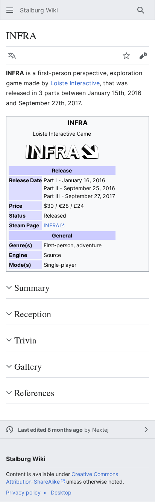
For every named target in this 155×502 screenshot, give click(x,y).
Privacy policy (23, 492)
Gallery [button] (28, 366)
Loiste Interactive (75, 83)
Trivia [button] (25, 340)
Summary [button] (32, 287)
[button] (10, 10)
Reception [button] (32, 314)
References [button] (34, 393)
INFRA (51, 225)
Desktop (61, 492)
